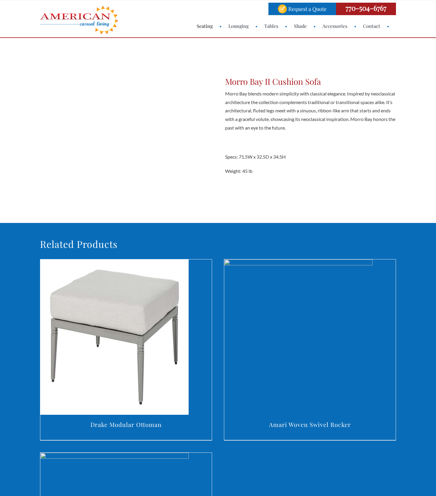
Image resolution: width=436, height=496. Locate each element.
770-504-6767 (366, 7)
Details (114, 338)
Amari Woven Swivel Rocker (310, 424)
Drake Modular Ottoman (126, 424)
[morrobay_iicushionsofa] (114, 127)
